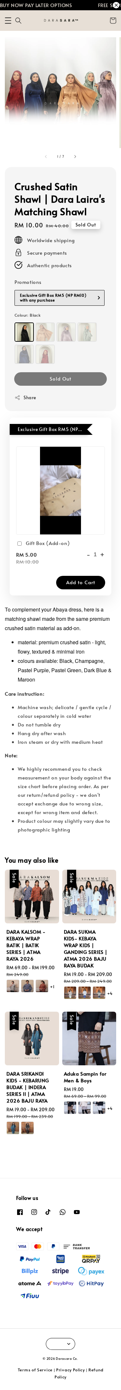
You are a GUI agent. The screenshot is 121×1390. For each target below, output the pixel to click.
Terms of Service (35, 1370)
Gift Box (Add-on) (48, 543)
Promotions (28, 281)
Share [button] (30, 397)
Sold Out (60, 378)
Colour (28, 315)
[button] (8, 20)
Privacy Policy (70, 1370)
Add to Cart (80, 582)
